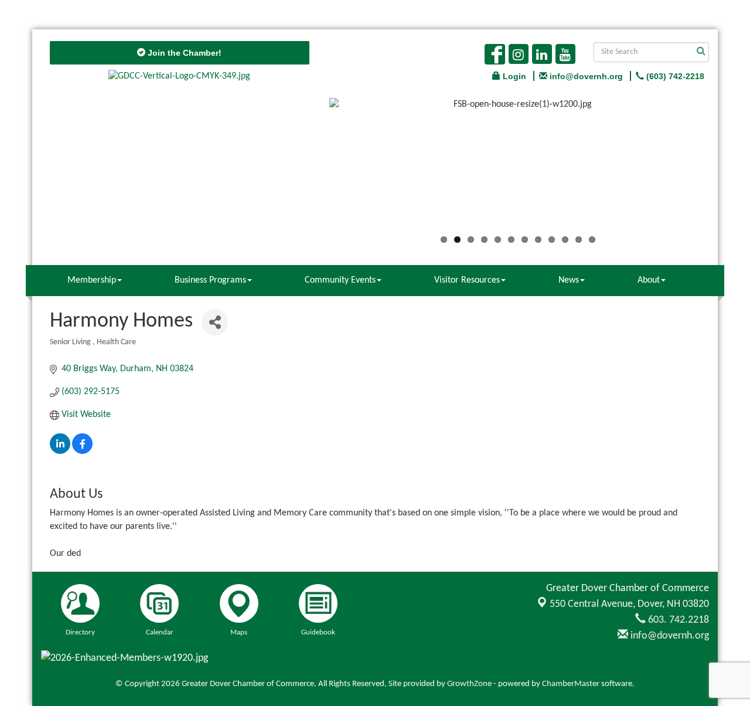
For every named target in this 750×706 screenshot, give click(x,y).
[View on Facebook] (82, 451)
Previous (311, 168)
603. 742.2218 (677, 620)
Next (724, 168)
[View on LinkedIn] (60, 451)
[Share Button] (215, 322)
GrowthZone (469, 684)
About (649, 280)
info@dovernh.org (668, 635)
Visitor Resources (467, 280)
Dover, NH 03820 (629, 604)
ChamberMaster (570, 684)
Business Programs (210, 280)
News (568, 280)
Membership (91, 280)
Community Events (340, 280)
